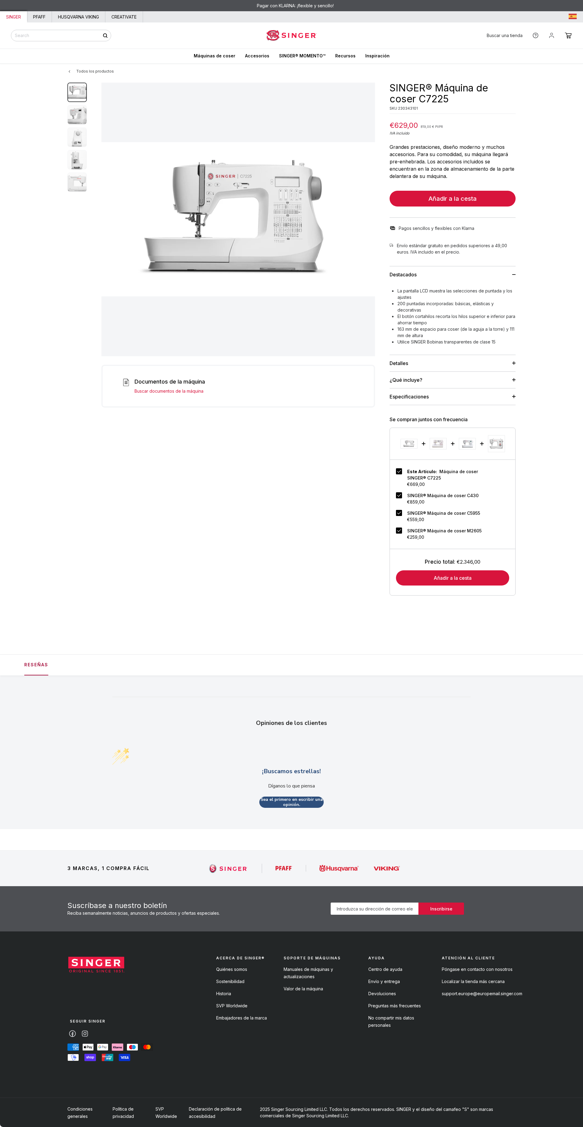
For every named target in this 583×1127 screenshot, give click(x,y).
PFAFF (39, 16)
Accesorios (257, 55)
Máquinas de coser (214, 55)
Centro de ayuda (385, 969)
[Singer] (228, 868)
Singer (13, 16)
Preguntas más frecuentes (394, 1005)
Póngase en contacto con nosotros (477, 969)
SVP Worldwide (231, 1005)
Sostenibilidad (230, 981)
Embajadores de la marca (241, 1017)
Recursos (345, 55)
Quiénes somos (231, 969)
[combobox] (61, 35)
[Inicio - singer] (96, 965)
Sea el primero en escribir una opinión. (292, 802)
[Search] (105, 35)
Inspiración (377, 55)
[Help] (535, 35)
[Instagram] (85, 1034)
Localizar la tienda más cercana (473, 981)
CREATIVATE (124, 16)
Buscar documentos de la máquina (169, 391)
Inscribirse (441, 908)
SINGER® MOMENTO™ (302, 55)
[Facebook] (72, 1034)
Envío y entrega (384, 981)
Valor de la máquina (303, 988)
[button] (568, 35)
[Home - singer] (291, 35)
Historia (223, 993)
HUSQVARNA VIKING (78, 16)
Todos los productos (95, 71)
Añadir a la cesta (452, 198)
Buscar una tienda (505, 35)
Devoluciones (382, 993)
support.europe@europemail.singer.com (482, 993)
